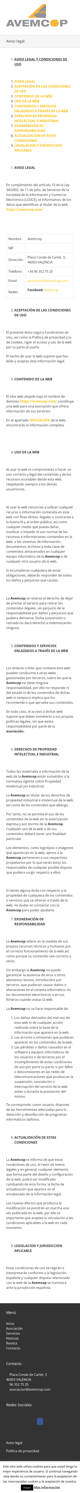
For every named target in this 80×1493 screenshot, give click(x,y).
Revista (11, 1343)
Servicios (13, 1333)
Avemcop (51, 290)
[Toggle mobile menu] (72, 29)
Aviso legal (14, 1442)
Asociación (14, 1328)
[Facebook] (40, 1421)
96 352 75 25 (19, 1384)
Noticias (12, 1338)
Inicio (10, 1323)
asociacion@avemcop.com (48, 280)
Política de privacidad (22, 1451)
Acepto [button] (27, 1487)
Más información (47, 1487)
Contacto (13, 1348)
